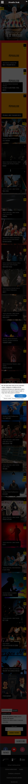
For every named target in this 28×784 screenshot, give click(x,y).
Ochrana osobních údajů (18, 398)
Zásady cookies (7, 398)
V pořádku (20, 395)
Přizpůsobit (7, 395)
